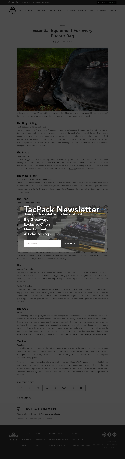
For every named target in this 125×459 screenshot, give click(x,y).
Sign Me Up (69, 243)
